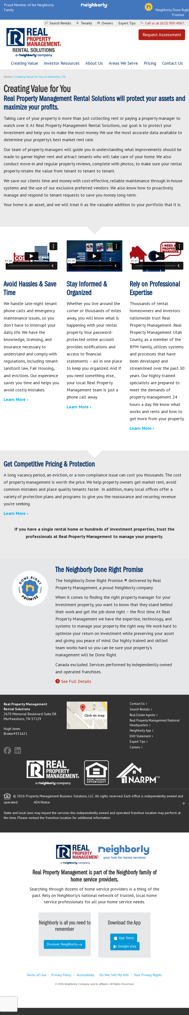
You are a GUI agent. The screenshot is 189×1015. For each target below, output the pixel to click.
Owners (107, 23)
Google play (126, 946)
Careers (135, 747)
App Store (126, 938)
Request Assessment (161, 34)
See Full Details (76, 681)
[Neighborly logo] (94, 5)
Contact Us (172, 63)
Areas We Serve (123, 63)
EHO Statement (140, 736)
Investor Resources (61, 63)
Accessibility (85, 975)
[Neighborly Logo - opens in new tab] (139, 852)
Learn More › (16, 399)
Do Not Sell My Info (114, 975)
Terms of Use (36, 975)
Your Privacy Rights (148, 975)
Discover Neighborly (62, 944)
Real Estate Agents (142, 715)
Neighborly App (140, 730)
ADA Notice (42, 802)
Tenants (86, 23)
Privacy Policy (61, 975)
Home (8, 76)
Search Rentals (60, 23)
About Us (94, 63)
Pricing (150, 63)
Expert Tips (127, 23)
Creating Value (24, 63)
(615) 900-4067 (172, 23)
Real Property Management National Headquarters (155, 722)
